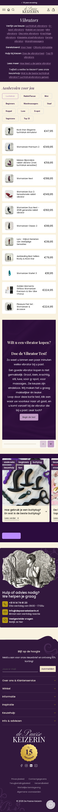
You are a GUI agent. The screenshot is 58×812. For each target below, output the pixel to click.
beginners (24, 462)
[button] (4, 10)
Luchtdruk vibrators (36, 26)
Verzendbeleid (41, 783)
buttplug (37, 462)
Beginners (10, 104)
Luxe (23, 111)
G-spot (37, 111)
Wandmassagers (34, 41)
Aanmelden (47, 669)
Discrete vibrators (29, 33)
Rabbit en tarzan (34, 29)
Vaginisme (10, 119)
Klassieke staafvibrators (30, 37)
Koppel (9, 111)
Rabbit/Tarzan (30, 96)
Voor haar (26, 47)
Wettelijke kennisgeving (29, 787)
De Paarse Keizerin (33, 801)
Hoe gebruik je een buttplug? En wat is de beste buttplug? (23, 511)
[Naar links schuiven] (5, 528)
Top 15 (27, 119)
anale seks (9, 462)
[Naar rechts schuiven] (13, 528)
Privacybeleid (17, 779)
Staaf (49, 104)
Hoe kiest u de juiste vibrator (35, 63)
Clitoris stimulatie (42, 47)
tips (20, 468)
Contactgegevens (38, 779)
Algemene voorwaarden (29, 791)
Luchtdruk (10, 96)
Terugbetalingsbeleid (20, 783)
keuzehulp (9, 468)
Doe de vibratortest (33, 53)
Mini (46, 96)
